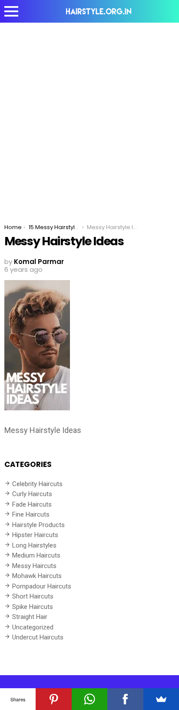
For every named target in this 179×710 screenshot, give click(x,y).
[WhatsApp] (89, 699)
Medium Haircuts (36, 555)
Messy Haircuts (34, 566)
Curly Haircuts (32, 494)
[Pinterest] (53, 699)
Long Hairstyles (34, 545)
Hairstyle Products (38, 525)
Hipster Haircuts (35, 535)
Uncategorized (32, 627)
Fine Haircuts (31, 514)
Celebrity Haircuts (37, 484)
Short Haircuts (32, 596)
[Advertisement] (89, 116)
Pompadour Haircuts (41, 586)
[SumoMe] (161, 699)
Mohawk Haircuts (37, 576)
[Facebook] (125, 699)
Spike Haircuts (32, 607)
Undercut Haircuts (37, 637)
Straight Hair (29, 617)
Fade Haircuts (32, 504)
